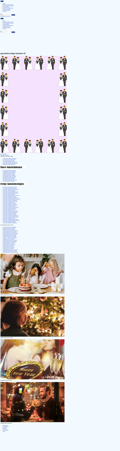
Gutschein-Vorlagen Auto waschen (10, 189)
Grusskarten (5, 430)
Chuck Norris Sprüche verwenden (10, 230)
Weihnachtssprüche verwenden (10, 250)
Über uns (5, 428)
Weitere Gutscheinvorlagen (9, 164)
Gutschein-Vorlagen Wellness (9, 221)
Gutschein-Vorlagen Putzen (9, 209)
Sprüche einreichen (7, 9)
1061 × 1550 (3, 153)
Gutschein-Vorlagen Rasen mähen (10, 212)
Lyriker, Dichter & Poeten (8, 8)
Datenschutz (6, 426)
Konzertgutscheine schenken (9, 175)
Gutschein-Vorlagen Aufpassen (10, 188)
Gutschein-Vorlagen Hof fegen (9, 203)
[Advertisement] (60, 42)
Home (4, 3)
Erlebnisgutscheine (6, 10)
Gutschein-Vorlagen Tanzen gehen (10, 219)
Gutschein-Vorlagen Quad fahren (10, 210)
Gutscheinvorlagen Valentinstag (10, 161)
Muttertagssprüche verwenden (9, 241)
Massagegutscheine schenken (9, 176)
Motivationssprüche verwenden (10, 240)
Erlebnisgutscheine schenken (9, 171)
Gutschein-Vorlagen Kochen (9, 206)
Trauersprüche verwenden (8, 247)
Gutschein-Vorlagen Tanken (9, 218)
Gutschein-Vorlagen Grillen (9, 202)
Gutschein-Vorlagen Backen (9, 190)
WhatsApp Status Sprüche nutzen (10, 252)
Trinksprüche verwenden (8, 248)
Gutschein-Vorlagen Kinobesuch (10, 204)
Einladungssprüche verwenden (9, 231)
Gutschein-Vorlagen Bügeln (9, 194)
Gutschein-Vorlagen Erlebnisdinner (10, 197)
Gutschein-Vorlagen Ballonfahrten (10, 191)
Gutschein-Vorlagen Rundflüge (9, 213)
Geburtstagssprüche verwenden (10, 234)
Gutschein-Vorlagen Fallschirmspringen (11, 198)
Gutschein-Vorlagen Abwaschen (10, 187)
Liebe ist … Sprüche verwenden (10, 237)
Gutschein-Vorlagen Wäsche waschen (11, 220)
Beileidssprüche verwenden (9, 229)
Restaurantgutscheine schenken (10, 179)
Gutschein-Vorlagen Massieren (9, 208)
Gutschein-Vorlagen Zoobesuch (10, 222)
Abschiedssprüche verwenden (9, 227)
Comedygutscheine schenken (9, 170)
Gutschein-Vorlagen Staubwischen (10, 216)
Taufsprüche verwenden (8, 246)
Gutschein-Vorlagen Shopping (9, 214)
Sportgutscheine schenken (9, 181)
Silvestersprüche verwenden (9, 245)
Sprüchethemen (6, 6)
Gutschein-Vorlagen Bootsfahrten (10, 193)
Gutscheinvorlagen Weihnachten (10, 163)
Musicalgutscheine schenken (9, 177)
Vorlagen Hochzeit (4, 155)
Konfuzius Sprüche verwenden (9, 236)
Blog (4, 431)
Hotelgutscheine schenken (9, 173)
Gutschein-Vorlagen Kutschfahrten (10, 207)
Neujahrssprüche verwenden (9, 242)
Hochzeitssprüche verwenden (9, 235)
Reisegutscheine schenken (8, 178)
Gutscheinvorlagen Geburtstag (9, 158)
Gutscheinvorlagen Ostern (9, 160)
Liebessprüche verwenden (8, 239)
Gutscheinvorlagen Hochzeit (9, 159)
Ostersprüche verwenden (8, 243)
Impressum (5, 425)
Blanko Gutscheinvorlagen (8, 4)
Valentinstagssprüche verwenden (10, 249)
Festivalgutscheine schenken (9, 172)
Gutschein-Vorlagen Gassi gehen (10, 201)
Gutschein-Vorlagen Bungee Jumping (11, 195)
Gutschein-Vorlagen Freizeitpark (10, 200)
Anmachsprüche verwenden (9, 228)
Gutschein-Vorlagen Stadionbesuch (10, 215)
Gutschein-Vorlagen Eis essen (9, 196)
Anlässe (4, 11)
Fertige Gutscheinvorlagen (8, 5)
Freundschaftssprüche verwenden (10, 233)
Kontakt (4, 427)
